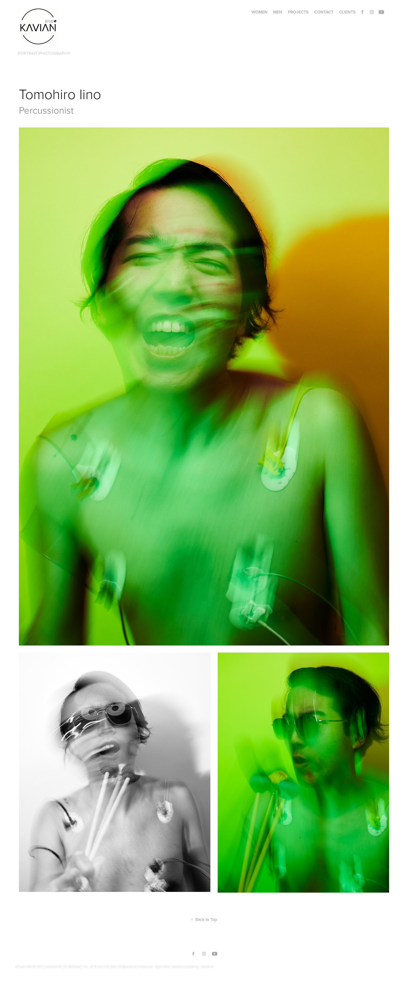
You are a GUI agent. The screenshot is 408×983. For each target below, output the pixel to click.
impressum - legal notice (154, 966)
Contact (323, 12)
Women (259, 12)
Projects (298, 12)
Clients (347, 12)
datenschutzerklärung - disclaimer (193, 966)
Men (277, 12)
